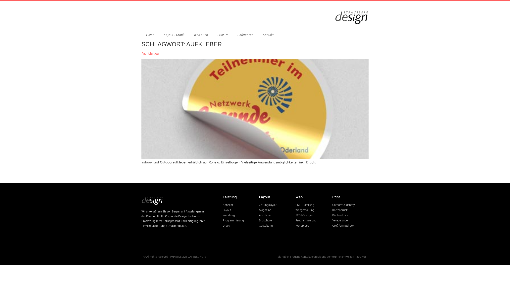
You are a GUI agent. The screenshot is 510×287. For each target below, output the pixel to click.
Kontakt (268, 35)
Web (299, 197)
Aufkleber (150, 53)
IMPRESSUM (178, 256)
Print (221, 35)
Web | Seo (201, 35)
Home (150, 35)
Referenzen (245, 35)
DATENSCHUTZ (196, 256)
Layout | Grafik (174, 35)
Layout (264, 197)
